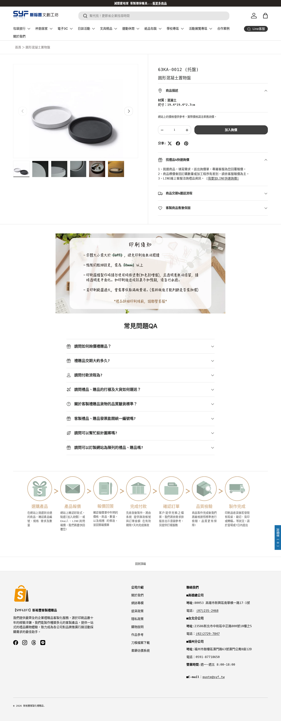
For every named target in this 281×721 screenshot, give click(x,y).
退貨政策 (137, 611)
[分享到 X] (170, 143)
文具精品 (106, 29)
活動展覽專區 (198, 29)
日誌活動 (84, 29)
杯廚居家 (41, 29)
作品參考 (137, 635)
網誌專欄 (137, 603)
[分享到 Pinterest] (186, 143)
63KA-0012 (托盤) (178, 69)
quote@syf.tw (213, 677)
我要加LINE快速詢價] (223, 179)
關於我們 (19, 36)
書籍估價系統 (140, 650)
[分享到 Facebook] (178, 143)
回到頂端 (140, 563)
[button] (265, 15)
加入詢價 (231, 130)
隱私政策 (137, 619)
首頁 (18, 47)
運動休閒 (128, 29)
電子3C (63, 29)
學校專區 (173, 29)
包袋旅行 (19, 29)
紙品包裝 (150, 29)
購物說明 (137, 627)
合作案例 (223, 29)
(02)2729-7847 (208, 634)
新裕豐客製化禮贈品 (33, 706)
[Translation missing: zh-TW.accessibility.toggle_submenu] (28, 28)
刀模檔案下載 (140, 643)
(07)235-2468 (207, 611)
